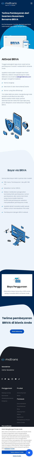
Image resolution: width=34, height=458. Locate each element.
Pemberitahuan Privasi (23, 420)
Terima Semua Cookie (17, 452)
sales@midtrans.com (23, 77)
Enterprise (4, 401)
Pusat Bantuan (21, 406)
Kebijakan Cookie (10, 449)
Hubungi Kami (21, 411)
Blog (18, 409)
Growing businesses (7, 398)
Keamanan (20, 417)
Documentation (21, 403)
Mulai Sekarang (17, 331)
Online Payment (21, 393)
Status (19, 414)
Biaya (18, 395)
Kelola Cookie (21, 422)
